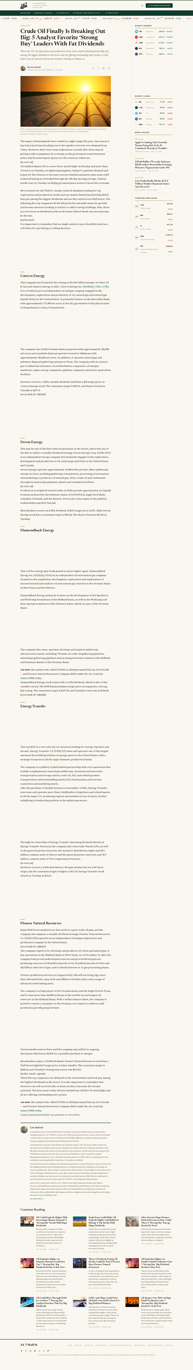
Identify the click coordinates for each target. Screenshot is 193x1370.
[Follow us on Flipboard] (48, 1351)
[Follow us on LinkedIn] (30, 1351)
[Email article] (103, 68)
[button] (142, 5)
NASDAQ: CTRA (92, 286)
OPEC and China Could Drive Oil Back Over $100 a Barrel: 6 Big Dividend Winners (104, 1301)
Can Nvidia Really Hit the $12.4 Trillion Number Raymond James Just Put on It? (152, 184)
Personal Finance (43, 13)
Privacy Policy (139, 1345)
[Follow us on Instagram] (39, 1351)
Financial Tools (101, 1345)
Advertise (169, 1345)
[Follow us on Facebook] (21, 1351)
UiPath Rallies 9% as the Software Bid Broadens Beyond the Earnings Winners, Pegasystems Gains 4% (153, 165)
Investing (25, 13)
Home (70, 1345)
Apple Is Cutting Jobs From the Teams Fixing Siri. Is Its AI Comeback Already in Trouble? (151, 145)
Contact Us (88, 1345)
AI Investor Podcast (160, 5)
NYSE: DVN (104, 452)
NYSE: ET (60, 751)
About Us (78, 1345)
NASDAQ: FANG (43, 575)
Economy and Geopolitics (86, 13)
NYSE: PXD (31, 938)
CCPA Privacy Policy (155, 1345)
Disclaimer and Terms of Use (120, 1345)
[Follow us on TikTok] (44, 1351)
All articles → (37, 1199)
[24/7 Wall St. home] (23, 5)
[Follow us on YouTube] (35, 1351)
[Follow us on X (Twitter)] (26, 1351)
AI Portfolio (111, 13)
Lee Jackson (35, 67)
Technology (62, 13)
